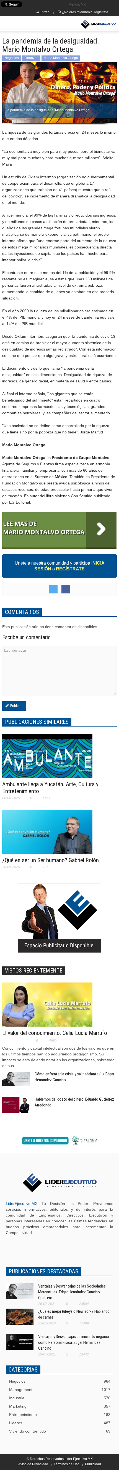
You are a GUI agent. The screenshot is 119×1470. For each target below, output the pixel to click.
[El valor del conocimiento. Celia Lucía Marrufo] (47, 1008)
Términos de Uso (66, 1464)
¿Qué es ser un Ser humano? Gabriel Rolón (50, 860)
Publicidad (93, 1464)
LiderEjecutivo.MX (21, 1203)
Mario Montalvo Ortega (61, 58)
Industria (59, 1398)
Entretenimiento (59, 1414)
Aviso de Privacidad (33, 1464)
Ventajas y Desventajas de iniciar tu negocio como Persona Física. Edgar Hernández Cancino (73, 1342)
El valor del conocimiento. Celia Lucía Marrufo (54, 1033)
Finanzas (31, 58)
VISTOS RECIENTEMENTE (33, 970)
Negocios (11, 58)
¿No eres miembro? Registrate (84, 12)
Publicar (16, 706)
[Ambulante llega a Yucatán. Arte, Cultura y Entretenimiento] (47, 759)
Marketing (59, 1406)
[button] (21, 24)
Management (59, 1389)
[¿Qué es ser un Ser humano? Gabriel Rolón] (47, 835)
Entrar (44, 12)
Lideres (59, 1423)
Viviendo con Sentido (59, 1431)
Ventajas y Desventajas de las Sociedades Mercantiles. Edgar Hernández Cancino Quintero (72, 1292)
